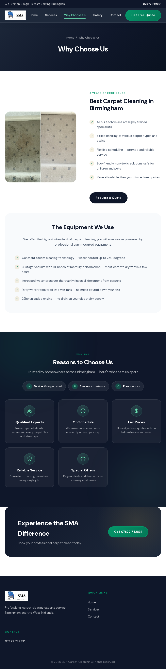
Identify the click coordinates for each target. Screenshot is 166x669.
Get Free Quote (143, 15)
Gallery (97, 15)
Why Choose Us (75, 15)
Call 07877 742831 (128, 532)
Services (51, 15)
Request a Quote (108, 198)
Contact (115, 15)
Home (34, 15)
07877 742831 (152, 4)
